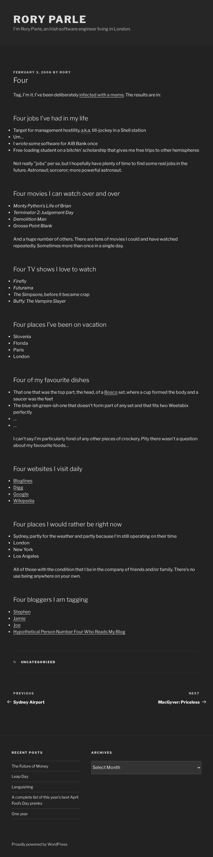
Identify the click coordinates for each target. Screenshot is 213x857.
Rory (65, 72)
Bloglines (22, 480)
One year (20, 813)
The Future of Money (30, 766)
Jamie (19, 618)
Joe (17, 625)
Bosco (111, 392)
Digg (18, 487)
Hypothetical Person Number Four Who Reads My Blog (69, 631)
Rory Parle (50, 19)
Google (21, 494)
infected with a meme (101, 94)
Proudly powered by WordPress (39, 844)
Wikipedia (23, 500)
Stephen (22, 611)
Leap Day (20, 776)
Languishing (22, 786)
